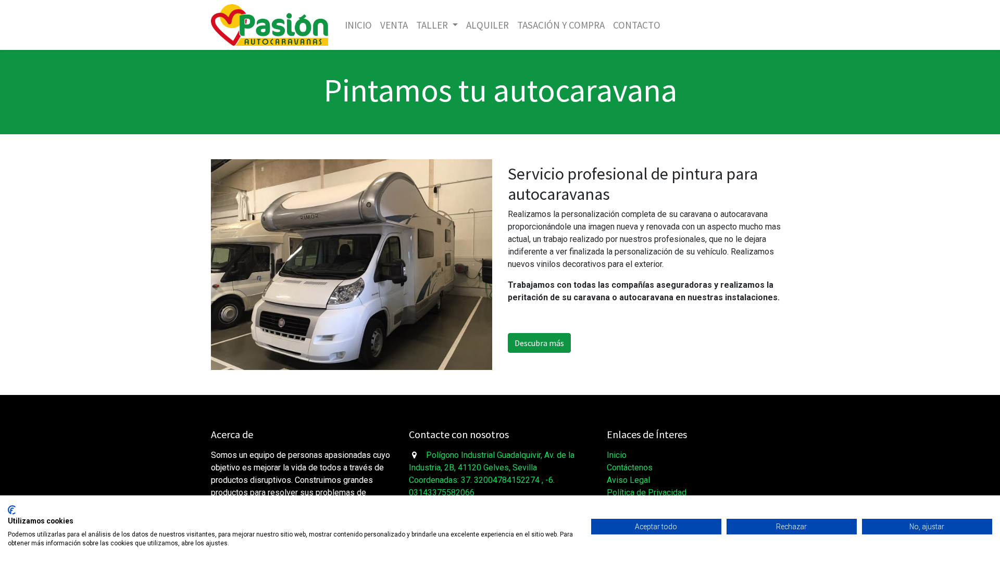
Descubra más (539, 343)
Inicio (617, 455)
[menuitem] (358, 25)
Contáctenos (630, 467)
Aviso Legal (628, 480)
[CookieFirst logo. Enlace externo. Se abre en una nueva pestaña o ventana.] (12, 510)
